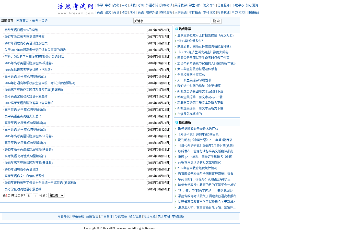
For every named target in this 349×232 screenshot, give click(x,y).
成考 (133, 12)
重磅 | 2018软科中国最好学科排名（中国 (204, 157)
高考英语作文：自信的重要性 (24, 176)
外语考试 (152, 5)
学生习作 (195, 5)
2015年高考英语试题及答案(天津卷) (29, 163)
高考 (116, 5)
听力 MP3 (238, 12)
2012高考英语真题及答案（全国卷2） (30, 103)
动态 (124, 12)
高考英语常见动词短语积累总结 (26, 96)
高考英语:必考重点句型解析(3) (25, 129)
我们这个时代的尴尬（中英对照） (200, 86)
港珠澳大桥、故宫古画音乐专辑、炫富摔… (206, 207)
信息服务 (223, 5)
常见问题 (149, 216)
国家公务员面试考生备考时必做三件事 (203, 58)
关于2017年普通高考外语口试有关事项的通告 (35, 50)
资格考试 (166, 5)
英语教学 (181, 5)
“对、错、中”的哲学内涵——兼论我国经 (205, 190)
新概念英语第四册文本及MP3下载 (200, 91)
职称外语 (152, 12)
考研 (141, 5)
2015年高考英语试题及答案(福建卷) (29, 63)
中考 (108, 5)
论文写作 (209, 5)
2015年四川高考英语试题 (21, 169)
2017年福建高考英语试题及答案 (26, 43)
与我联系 (121, 216)
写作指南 (195, 12)
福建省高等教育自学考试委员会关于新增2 (206, 202)
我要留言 (92, 216)
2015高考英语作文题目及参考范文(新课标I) (34, 90)
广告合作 (106, 216)
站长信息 (135, 216)
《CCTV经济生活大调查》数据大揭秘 (202, 52)
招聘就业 (223, 12)
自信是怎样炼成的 (189, 114)
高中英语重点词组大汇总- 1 (23, 116)
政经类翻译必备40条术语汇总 (197, 129)
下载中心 (238, 5)
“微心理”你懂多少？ (190, 41)
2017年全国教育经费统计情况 (197, 168)
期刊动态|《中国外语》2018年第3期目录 (204, 140)
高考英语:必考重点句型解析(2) (25, 143)
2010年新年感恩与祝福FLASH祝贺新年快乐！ (208, 63)
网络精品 (253, 12)
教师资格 (166, 12)
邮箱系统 (78, 216)
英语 (100, 12)
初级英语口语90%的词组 (21, 30)
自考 (124, 5)
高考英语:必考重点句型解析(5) (25, 110)
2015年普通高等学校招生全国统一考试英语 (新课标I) (40, 183)
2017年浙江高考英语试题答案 (24, 37)
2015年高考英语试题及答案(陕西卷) (29, 149)
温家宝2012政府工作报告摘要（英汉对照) (205, 35)
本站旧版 (178, 216)
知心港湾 (252, 5)
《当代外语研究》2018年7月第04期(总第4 (205, 146)
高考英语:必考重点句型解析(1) (25, 76)
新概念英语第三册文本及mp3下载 (200, 97)
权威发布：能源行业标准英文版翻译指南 (205, 151)
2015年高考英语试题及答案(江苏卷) (29, 136)
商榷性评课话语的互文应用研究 (199, 162)
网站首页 (22, 20)
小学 (100, 5)
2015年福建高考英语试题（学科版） (29, 70)
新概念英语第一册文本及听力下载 (200, 108)
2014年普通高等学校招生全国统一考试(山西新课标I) (40, 83)
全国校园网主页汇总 (191, 75)
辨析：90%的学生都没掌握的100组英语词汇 (34, 56)
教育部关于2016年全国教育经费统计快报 (205, 174)
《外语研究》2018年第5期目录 (198, 134)
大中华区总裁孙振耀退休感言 (197, 69)
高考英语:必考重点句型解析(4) (25, 123)
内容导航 (63, 216)
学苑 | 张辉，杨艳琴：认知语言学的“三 (203, 179)
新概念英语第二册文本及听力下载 (200, 103)
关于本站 (164, 216)
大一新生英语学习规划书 (194, 80)
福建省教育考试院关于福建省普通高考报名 (206, 196)
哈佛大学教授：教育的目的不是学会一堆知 (206, 185)
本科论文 (209, 12)
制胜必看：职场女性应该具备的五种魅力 (204, 46)
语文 (108, 12)
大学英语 (181, 12)
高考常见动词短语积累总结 (23, 189)
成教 (133, 5)
